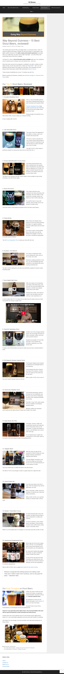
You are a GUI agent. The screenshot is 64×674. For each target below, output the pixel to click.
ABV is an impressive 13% (11, 240)
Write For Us (5, 664)
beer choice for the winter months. (29, 567)
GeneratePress (38, 672)
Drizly (29, 69)
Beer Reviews (44, 7)
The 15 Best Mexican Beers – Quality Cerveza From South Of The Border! (19, 647)
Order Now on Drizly (23, 122)
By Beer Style (13, 646)
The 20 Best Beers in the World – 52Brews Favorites (15, 649)
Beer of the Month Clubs (13, 7)
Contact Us (5, 662)
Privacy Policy (5, 666)
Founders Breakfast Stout (32, 106)
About (4, 660)
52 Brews (32, 2)
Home (4, 7)
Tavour (34, 69)
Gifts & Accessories (55, 7)
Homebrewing (25, 7)
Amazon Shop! (35, 7)
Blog (31, 11)
